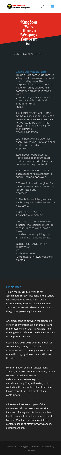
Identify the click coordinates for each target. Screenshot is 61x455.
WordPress (30, 450)
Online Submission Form (31, 71)
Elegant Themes (30, 446)
